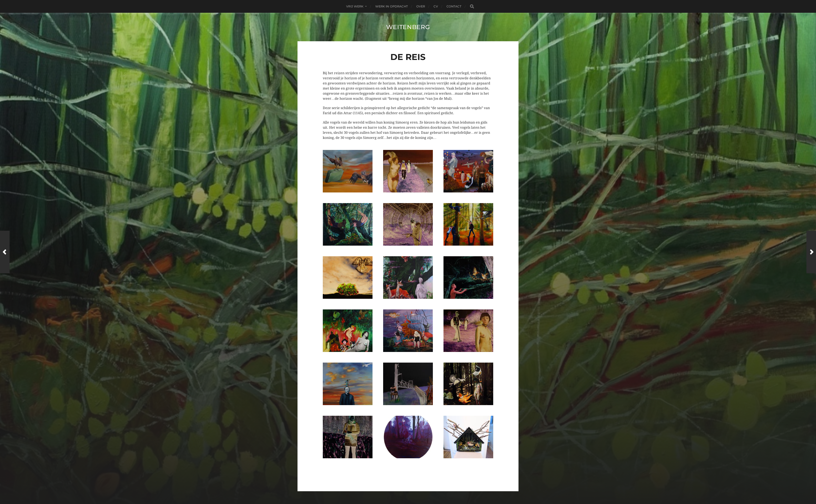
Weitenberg (408, 27)
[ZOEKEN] (472, 6)
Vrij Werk (354, 6)
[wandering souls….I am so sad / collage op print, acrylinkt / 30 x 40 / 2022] (408, 384)
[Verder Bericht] (811, 252)
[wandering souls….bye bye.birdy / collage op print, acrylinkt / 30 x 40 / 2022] (408, 171)
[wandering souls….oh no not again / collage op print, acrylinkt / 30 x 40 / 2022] (408, 224)
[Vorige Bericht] (5, 252)
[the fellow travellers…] (468, 171)
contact (453, 6)
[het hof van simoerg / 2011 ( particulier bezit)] (468, 437)
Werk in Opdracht (391, 6)
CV (436, 6)
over (420, 6)
